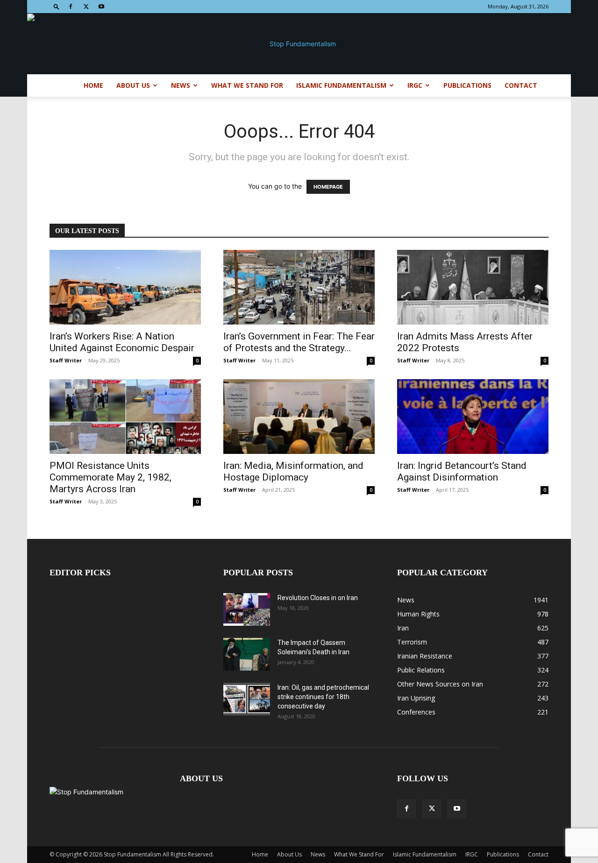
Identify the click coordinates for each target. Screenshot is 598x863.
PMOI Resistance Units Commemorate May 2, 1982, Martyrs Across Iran (110, 477)
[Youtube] (101, 6)
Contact (521, 85)
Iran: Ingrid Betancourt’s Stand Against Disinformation (462, 471)
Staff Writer (66, 360)
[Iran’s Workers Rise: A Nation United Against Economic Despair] (125, 287)
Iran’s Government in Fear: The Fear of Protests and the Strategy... (299, 342)
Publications (467, 85)
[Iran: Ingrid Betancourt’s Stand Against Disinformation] (472, 416)
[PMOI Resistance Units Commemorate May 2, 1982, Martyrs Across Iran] (125, 416)
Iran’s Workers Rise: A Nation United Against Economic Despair (122, 342)
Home (93, 85)
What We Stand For (247, 85)
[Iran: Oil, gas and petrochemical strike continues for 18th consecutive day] (246, 699)
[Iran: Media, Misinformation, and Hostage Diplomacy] (299, 416)
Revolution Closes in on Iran (318, 597)
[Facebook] (71, 6)
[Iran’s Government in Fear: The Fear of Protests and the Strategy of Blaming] (299, 287)
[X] (86, 6)
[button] (57, 6)
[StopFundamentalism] (299, 44)
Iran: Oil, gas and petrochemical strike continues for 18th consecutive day (323, 697)
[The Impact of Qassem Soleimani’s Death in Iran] (246, 654)
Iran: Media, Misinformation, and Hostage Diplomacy (293, 471)
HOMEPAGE (328, 187)
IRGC (414, 85)
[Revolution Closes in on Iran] (246, 609)
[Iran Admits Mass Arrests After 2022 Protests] (472, 287)
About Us (133, 85)
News (180, 85)
